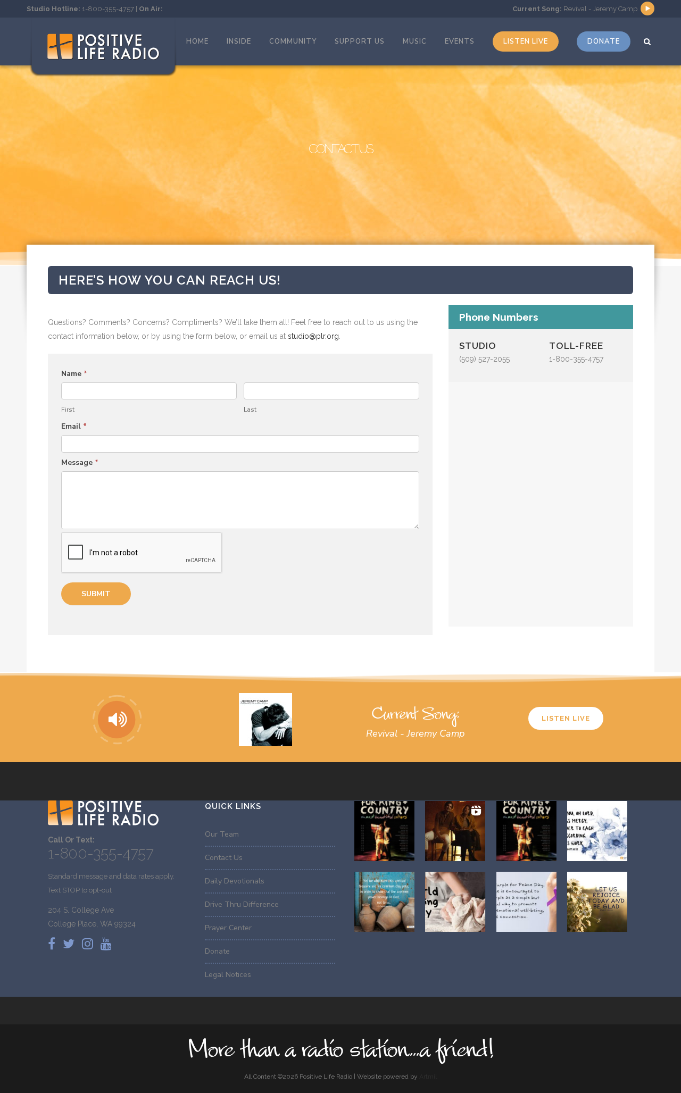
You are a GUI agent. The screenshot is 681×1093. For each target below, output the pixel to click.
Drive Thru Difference (242, 904)
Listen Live (566, 718)
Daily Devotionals (234, 881)
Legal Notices (228, 975)
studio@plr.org (313, 336)
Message (79, 462)
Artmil (428, 1076)
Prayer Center (228, 928)
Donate (217, 951)
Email (74, 426)
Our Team (222, 834)
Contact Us (224, 858)
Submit (96, 594)
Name (74, 374)
